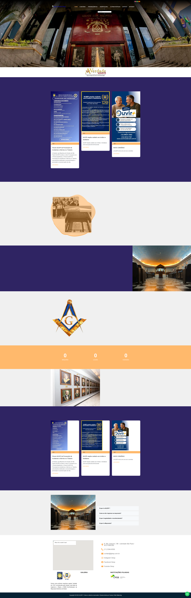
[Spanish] (139, 1)
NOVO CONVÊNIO (119, 148)
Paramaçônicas (92, 6)
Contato (124, 6)
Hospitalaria (104, 6)
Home (76, 6)
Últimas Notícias (115, 6)
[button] (83, 6)
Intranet (131, 6)
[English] (135, 1)
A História (83, 6)
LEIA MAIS (55, 165)
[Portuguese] (137, 1)
